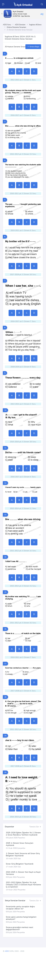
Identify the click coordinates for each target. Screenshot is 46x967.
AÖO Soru (7, 24)
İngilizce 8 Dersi (35, 24)
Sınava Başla (34, 47)
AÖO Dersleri (20, 24)
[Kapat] (2, 13)
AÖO (7, 951)
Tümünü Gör (34, 827)
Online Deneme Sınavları (16, 27)
